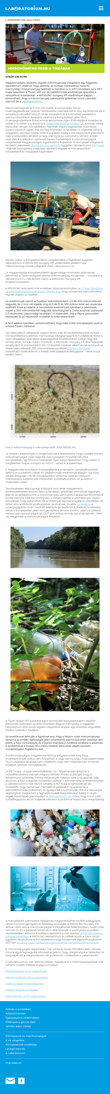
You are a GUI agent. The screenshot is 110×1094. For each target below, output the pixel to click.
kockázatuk (84, 504)
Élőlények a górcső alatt (21, 1022)
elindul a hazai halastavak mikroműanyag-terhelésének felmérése (57, 942)
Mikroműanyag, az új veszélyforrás (26, 971)
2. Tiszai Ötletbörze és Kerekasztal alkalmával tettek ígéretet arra (54, 290)
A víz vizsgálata (15, 1040)
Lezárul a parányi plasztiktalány (25, 983)
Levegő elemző (15, 1048)
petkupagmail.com (60, 796)
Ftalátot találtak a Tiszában (22, 989)
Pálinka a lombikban (18, 1009)
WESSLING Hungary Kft (45, 145)
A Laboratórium (15, 1053)
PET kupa (98, 145)
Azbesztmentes (15, 1013)
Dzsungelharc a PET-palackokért (25, 996)
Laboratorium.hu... (32, 101)
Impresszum (13, 1062)
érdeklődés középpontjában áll (65, 123)
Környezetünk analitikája (21, 1044)
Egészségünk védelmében (22, 1017)
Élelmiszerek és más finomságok (26, 1036)
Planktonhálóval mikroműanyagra (27, 977)
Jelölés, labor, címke (18, 1026)
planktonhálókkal (79, 348)
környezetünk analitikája (24, 20)
